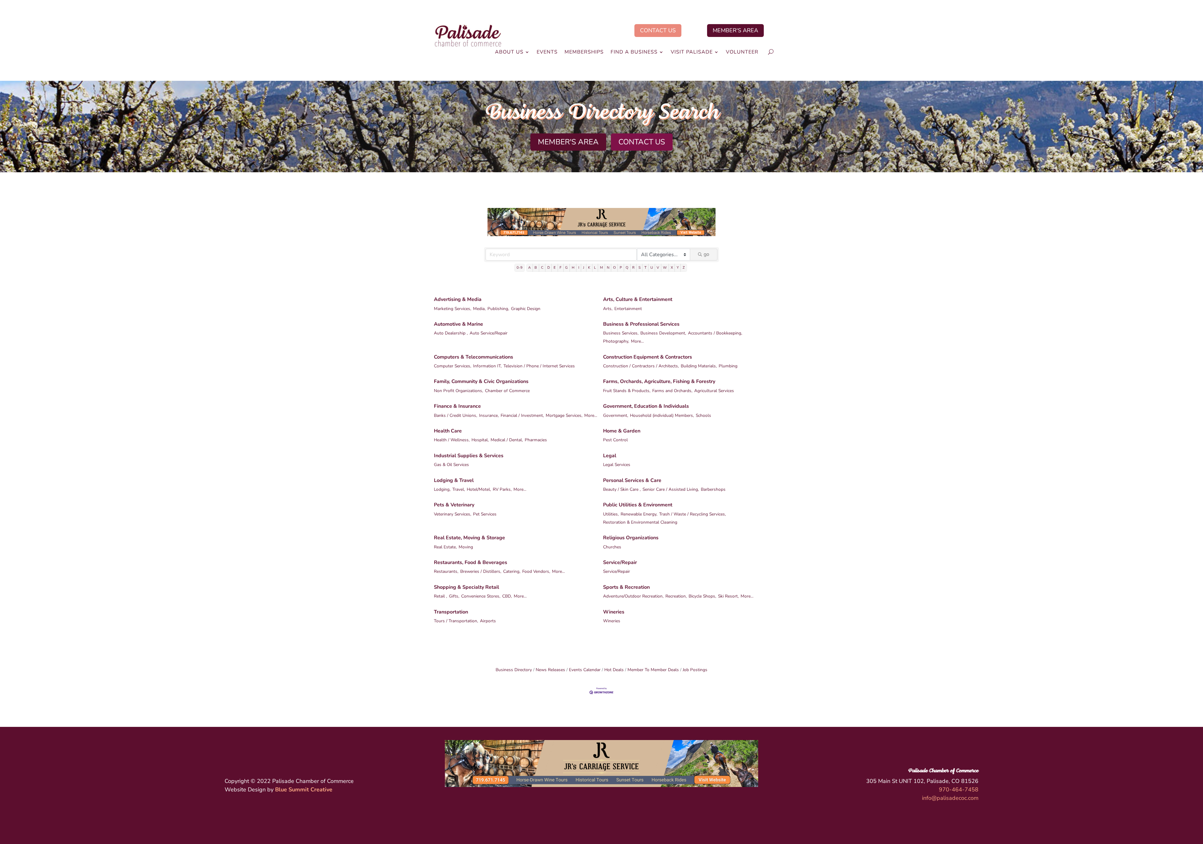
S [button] (639, 267)
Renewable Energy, (639, 514)
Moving (466, 547)
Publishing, (498, 309)
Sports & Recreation (626, 587)
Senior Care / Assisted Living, (671, 489)
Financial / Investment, (522, 415)
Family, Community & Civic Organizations (481, 381)
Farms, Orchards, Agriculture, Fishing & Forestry (659, 381)
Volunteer (742, 52)
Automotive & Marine (458, 324)
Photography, (616, 341)
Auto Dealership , (451, 333)
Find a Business (634, 52)
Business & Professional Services (641, 324)
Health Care (448, 430)
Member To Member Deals (653, 670)
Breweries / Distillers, (480, 571)
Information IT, (487, 366)
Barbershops (713, 489)
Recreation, (676, 596)
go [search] (706, 254)
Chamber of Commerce (507, 391)
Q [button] (627, 267)
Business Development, (663, 333)
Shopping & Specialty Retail (466, 587)
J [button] (583, 267)
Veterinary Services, (452, 514)
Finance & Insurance (457, 406)
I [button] (578, 267)
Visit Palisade (692, 52)
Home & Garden (621, 430)
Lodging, (442, 489)
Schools (703, 415)
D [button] (548, 267)
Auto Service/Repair (489, 333)
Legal (609, 455)
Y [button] (678, 267)
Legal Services (616, 465)
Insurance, (489, 415)
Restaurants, (446, 571)
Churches (612, 547)
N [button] (608, 267)
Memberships (584, 52)
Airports (488, 621)
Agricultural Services (714, 391)
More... (637, 341)
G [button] (566, 267)
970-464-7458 (958, 789)
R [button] (633, 267)
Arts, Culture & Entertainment (637, 299)
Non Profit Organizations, (458, 391)
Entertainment (628, 309)
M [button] (601, 267)
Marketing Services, (452, 309)
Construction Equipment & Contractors (647, 357)
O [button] (614, 267)
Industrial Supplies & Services (468, 455)
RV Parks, (502, 489)
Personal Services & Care (632, 480)
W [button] (665, 267)
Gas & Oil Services (451, 465)
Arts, (607, 309)
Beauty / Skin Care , (622, 489)
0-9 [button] (520, 267)
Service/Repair (620, 562)
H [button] (573, 267)
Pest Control (615, 440)
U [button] (651, 267)
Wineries (613, 611)
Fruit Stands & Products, (626, 391)
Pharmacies (536, 440)
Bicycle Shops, (702, 596)
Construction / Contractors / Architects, (641, 366)
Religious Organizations (631, 537)
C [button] (542, 267)
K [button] (589, 267)
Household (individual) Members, (662, 415)
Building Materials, (699, 366)
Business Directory (514, 670)
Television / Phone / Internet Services (539, 366)
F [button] (560, 267)
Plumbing (728, 366)
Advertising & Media (458, 299)
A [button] (529, 267)
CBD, (507, 596)
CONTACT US (658, 30)
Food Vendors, (536, 571)
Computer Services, (452, 366)
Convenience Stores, (480, 596)
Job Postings (695, 670)
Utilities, (611, 514)
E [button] (555, 267)
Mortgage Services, (564, 415)
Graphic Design (525, 309)
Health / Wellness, (452, 440)
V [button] (658, 267)
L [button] (595, 267)
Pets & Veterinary (454, 504)
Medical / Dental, (507, 440)
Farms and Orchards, (672, 391)
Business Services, (620, 333)
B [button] (535, 267)
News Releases (550, 670)
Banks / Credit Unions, (455, 415)
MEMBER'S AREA (735, 30)
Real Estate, (445, 547)
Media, (479, 309)
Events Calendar (585, 670)
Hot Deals (614, 670)
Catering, (511, 571)
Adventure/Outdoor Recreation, (633, 596)
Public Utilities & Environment (637, 504)
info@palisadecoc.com (950, 798)
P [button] (621, 267)
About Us (509, 52)
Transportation (451, 611)
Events (547, 52)
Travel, (458, 489)
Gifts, (454, 596)
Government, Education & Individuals (646, 406)
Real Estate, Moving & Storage (469, 537)
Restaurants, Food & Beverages (470, 562)
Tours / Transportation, (456, 621)
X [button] (672, 267)
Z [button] (684, 267)
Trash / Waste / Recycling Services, (692, 514)
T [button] (645, 267)
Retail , (440, 596)
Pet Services (485, 514)
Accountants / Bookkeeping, (715, 333)
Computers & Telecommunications (473, 357)
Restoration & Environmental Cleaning (640, 522)
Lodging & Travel (454, 480)
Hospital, (480, 440)
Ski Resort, (728, 596)
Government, (615, 415)
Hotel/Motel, (479, 489)
